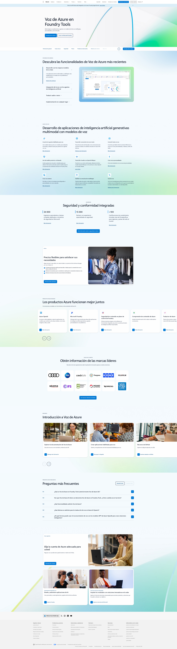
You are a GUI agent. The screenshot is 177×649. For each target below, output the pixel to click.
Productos (59, 1)
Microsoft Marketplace (92, 627)
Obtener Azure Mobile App (52, 615)
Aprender (98, 1)
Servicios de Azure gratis (56, 629)
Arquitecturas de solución (75, 629)
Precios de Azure (55, 627)
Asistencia (104, 1)
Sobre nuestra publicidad (116, 646)
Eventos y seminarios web (112, 633)
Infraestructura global (37, 629)
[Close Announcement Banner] (132, 5)
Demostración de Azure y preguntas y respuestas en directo (77, 634)
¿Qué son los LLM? (129, 636)
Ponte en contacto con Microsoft (81, 646)
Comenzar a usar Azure (123, 1)
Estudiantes (110, 631)
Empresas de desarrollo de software (94, 625)
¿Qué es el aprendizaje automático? (132, 629)
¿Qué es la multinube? (130, 627)
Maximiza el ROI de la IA (56, 636)
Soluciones (66, 1)
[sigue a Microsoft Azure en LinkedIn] (68, 616)
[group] (83, 321)
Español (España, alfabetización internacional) (43, 644)
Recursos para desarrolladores (113, 629)
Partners (79, 1)
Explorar (52, 1)
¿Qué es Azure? (36, 625)
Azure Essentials (36, 636)
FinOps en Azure (55, 633)
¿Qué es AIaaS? (129, 633)
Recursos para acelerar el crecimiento (77, 627)
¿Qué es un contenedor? (130, 638)
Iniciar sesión (133, 1)
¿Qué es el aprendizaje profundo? (132, 631)
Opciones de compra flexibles (57, 631)
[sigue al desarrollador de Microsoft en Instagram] (65, 616)
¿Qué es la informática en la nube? (132, 625)
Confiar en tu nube (36, 633)
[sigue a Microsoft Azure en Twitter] (62, 616)
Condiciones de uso (97, 646)
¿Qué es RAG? (128, 640)
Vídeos (109, 639)
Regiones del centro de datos (38, 631)
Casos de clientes (36, 638)
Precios (73, 1)
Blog (108, 627)
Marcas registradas (106, 646)
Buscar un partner (91, 629)
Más (85, 1)
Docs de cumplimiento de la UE (128, 646)
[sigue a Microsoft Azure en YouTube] (71, 616)
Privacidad (91, 646)
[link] (47, 49)
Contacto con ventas (112, 1)
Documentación (110, 625)
